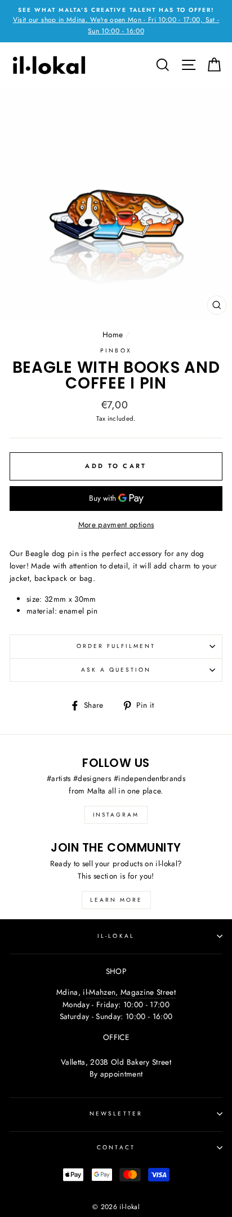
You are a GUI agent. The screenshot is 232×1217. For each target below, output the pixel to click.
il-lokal (115, 936)
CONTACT (116, 1147)
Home (112, 334)
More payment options (116, 524)
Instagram (116, 814)
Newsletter (116, 1113)
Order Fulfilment (116, 646)
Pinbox (115, 350)
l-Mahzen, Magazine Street (131, 992)
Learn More (116, 900)
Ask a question (116, 669)
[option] (116, 21)
